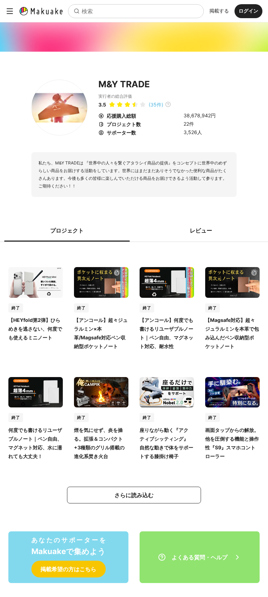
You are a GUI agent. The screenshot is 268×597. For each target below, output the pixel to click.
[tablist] (134, 230)
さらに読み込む (134, 495)
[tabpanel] (134, 378)
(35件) (156, 105)
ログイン (248, 11)
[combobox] (136, 11)
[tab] (67, 230)
